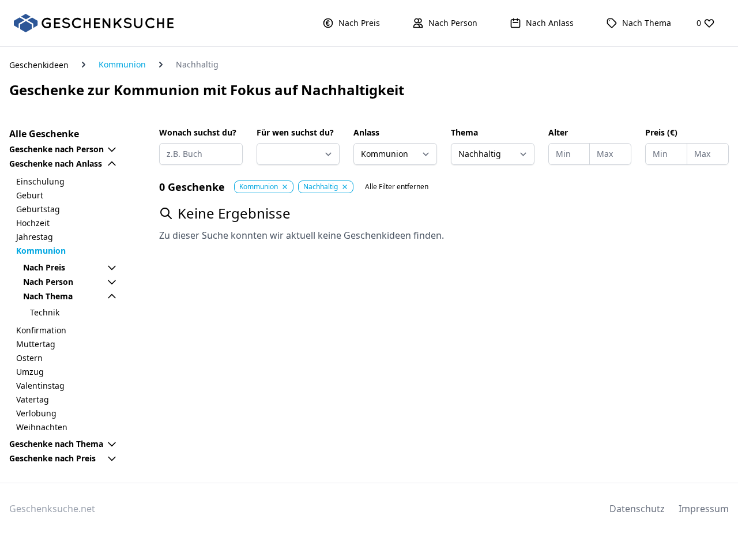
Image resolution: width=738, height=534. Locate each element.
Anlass (366, 132)
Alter (558, 132)
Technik (44, 312)
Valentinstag (40, 385)
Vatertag (32, 399)
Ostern (29, 357)
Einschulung (40, 181)
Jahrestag (34, 236)
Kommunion (122, 64)
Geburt (29, 195)
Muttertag (35, 344)
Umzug (30, 371)
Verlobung (36, 413)
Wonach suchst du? (197, 132)
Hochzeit (33, 222)
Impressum (704, 508)
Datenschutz (637, 508)
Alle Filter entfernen (396, 186)
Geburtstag (38, 209)
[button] (351, 23)
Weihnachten (41, 427)
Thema (464, 132)
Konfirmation (41, 330)
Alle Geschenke (44, 133)
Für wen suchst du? (295, 132)
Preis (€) (661, 132)
